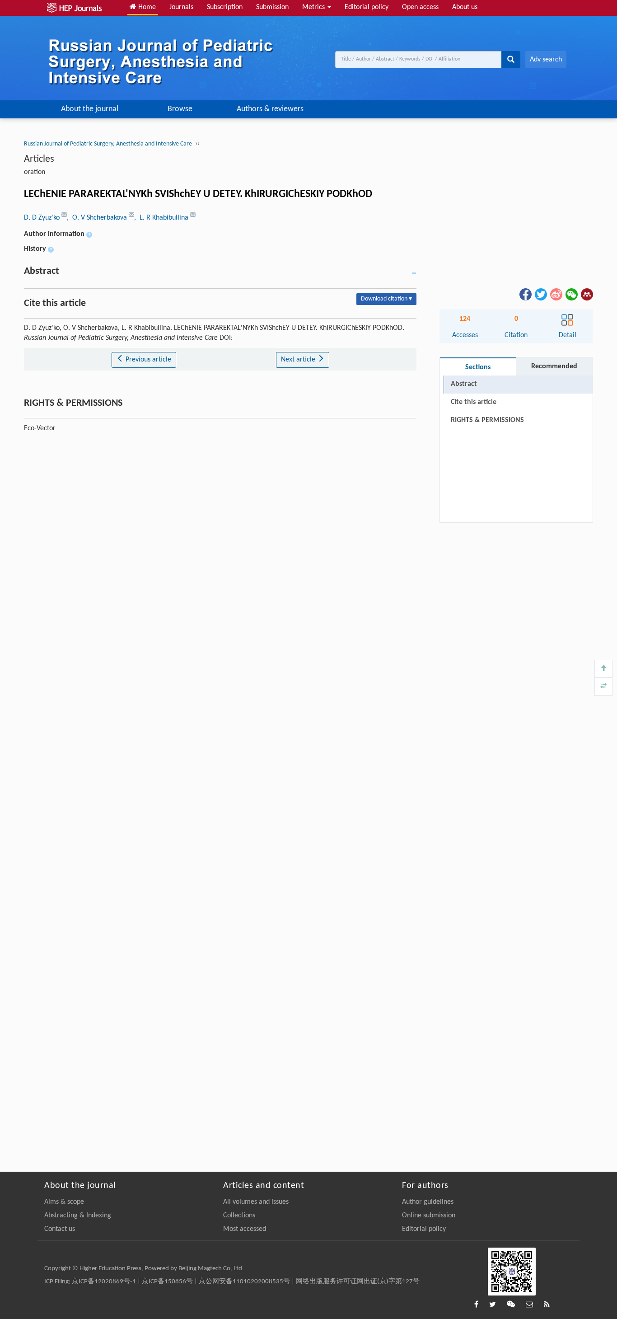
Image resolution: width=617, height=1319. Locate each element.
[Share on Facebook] (525, 294)
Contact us (59, 1229)
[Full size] (603, 687)
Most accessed (244, 1229)
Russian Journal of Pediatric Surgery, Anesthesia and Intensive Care (108, 144)
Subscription (225, 7)
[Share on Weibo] (555, 294)
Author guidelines (427, 1202)
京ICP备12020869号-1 (104, 1281)
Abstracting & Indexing (77, 1215)
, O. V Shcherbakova (98, 217)
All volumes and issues (256, 1202)
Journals (181, 7)
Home (146, 7)
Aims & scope (64, 1202)
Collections (239, 1215)
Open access (420, 7)
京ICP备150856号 (167, 1281)
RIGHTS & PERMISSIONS (487, 420)
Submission (272, 7)
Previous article (147, 359)
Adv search (546, 59)
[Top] (603, 669)
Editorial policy (366, 7)
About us (464, 7)
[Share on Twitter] (540, 294)
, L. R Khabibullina (162, 217)
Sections (478, 367)
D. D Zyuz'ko (42, 217)
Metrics (314, 7)
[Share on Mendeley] (586, 294)
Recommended (554, 366)
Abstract (464, 384)
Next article (299, 359)
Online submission (428, 1215)
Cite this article (473, 402)
